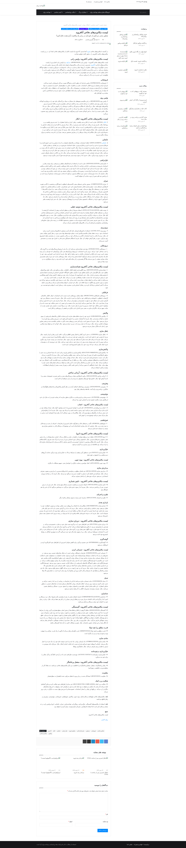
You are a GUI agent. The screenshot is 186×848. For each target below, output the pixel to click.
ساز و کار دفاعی (80, 730)
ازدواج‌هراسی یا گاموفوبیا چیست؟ (50, 772)
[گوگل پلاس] (63, 1)
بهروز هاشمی (88, 39)
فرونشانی (93, 730)
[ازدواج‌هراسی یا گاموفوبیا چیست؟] (49, 763)
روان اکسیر (104, 719)
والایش (50, 733)
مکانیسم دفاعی (43, 733)
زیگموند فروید (72, 730)
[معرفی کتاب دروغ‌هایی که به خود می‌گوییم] (122, 94)
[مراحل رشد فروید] (73, 763)
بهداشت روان (46, 12)
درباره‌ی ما (89, 1)
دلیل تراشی (64, 730)
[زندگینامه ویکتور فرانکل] (122, 45)
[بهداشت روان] (40, 5)
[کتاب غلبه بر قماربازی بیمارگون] (122, 111)
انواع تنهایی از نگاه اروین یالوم (138, 51)
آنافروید (93, 65)
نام (106, 814)
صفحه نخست (103, 25)
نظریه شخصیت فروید (140, 70)
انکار (105, 122)
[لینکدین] (72, 1)
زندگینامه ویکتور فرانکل (140, 43)
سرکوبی (88, 730)
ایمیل (70, 821)
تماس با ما (107, 1)
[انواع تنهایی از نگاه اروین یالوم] (122, 55)
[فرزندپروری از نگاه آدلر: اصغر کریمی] (122, 102)
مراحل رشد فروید (79, 772)
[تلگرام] (80, 1)
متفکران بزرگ (82, 12)
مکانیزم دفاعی (101, 730)
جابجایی (104, 143)
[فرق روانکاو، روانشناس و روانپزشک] (122, 37)
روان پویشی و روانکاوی (94, 29)
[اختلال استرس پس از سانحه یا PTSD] (97, 763)
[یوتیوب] (75, 1)
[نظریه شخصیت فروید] (122, 72)
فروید (88, 51)
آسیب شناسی (57, 12)
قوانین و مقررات (98, 1)
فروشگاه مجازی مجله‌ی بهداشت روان (100, 12)
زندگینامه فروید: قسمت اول (139, 61)
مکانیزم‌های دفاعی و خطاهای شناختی (70, 29)
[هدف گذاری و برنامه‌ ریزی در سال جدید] (122, 120)
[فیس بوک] (66, 1)
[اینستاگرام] (78, 1)
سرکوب (68, 62)
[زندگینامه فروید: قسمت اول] (122, 64)
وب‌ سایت (105, 821)
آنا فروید (49, 730)
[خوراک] (83, 1)
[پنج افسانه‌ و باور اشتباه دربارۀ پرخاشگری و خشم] (122, 128)
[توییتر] (69, 1)
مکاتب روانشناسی (70, 12)
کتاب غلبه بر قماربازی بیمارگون (138, 108)
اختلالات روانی (86, 25)
